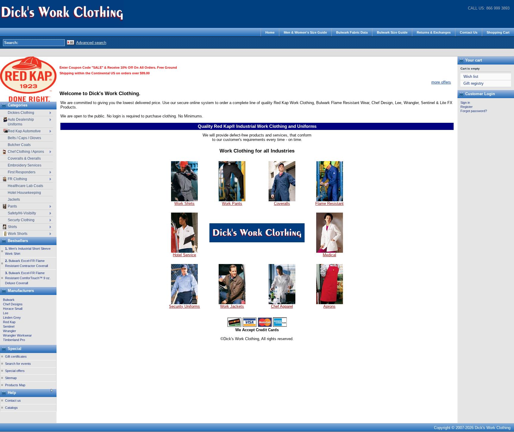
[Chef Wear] (282, 303)
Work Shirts (184, 203)
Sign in (465, 102)
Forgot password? (473, 111)
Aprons (329, 306)
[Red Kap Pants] (232, 200)
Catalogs (11, 407)
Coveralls (282, 203)
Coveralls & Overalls (24, 158)
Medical (329, 255)
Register (466, 107)
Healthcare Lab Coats (25, 186)
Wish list (470, 77)
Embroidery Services (24, 165)
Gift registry (473, 83)
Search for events (18, 363)
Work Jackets (232, 306)
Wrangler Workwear (17, 335)
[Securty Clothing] (184, 303)
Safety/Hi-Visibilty (22, 213)
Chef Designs (13, 304)
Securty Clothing (21, 220)
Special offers (15, 371)
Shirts (12, 227)
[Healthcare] (329, 251)
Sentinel (8, 326)
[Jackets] (232, 303)
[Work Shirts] (184, 200)
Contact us (13, 400)
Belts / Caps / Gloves (24, 138)
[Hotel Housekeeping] (184, 251)
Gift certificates (16, 356)
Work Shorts (17, 234)
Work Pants (232, 203)
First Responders (21, 172)
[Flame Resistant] (329, 200)
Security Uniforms (184, 306)
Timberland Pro (14, 340)
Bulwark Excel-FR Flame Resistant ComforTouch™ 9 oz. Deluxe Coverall (28, 278)
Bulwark (9, 299)
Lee (5, 313)
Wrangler (9, 331)
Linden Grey (12, 317)
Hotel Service (184, 255)
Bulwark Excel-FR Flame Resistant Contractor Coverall (26, 263)
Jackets (14, 199)
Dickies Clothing (21, 113)
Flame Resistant (329, 203)
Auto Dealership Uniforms (21, 121)
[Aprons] (329, 303)
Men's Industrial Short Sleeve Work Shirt (28, 251)
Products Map (15, 385)
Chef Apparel (282, 306)
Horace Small (12, 308)
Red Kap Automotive (24, 131)
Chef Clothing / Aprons (26, 152)
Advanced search (91, 42)
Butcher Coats (19, 145)
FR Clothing (17, 179)
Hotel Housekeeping (24, 193)
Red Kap (9, 322)
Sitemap (11, 378)
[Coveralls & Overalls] (282, 200)
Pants (12, 206)
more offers (441, 82)
